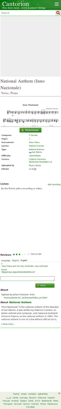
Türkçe (43, 404)
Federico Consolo (36, 146)
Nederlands (47, 401)
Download (31, 130)
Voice (31, 142)
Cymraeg (24, 398)
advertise (43, 394)
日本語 (30, 401)
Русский (17, 404)
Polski (55, 401)
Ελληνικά (42, 398)
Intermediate (35, 156)
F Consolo (33, 135)
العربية (8, 398)
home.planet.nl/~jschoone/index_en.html (25, 297)
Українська (52, 404)
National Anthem (36, 149)
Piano (37, 142)
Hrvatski (15, 401)
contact (32, 394)
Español (51, 398)
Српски (26, 404)
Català (15, 398)
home (16, 394)
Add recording (54, 185)
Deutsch (32, 398)
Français (6, 401)
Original (15, 261)
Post (43, 285)
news (24, 394)
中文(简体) (30, 407)
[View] (30, 111)
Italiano (23, 401)
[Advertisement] (30, 46)
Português (7, 404)
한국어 (37, 401)
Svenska (35, 404)
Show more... (9, 324)
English (24, 261)
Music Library (35, 165)
